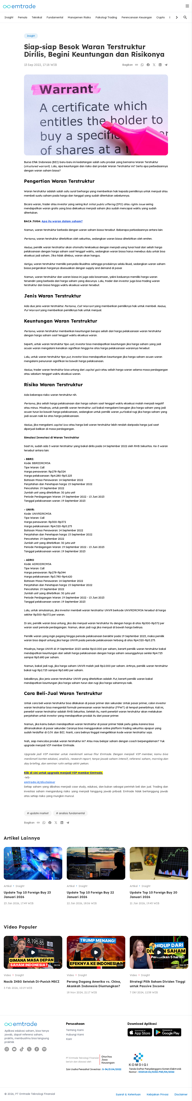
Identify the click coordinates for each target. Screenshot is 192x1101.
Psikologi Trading (106, 17)
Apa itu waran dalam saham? (62, 221)
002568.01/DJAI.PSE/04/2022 (156, 1071)
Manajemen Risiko (79, 17)
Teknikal (37, 17)
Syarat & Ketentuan (128, 1094)
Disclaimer (181, 1094)
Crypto (160, 17)
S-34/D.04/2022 (111, 1069)
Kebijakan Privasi (157, 1094)
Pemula (22, 17)
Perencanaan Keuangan (137, 17)
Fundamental (54, 17)
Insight (8, 17)
